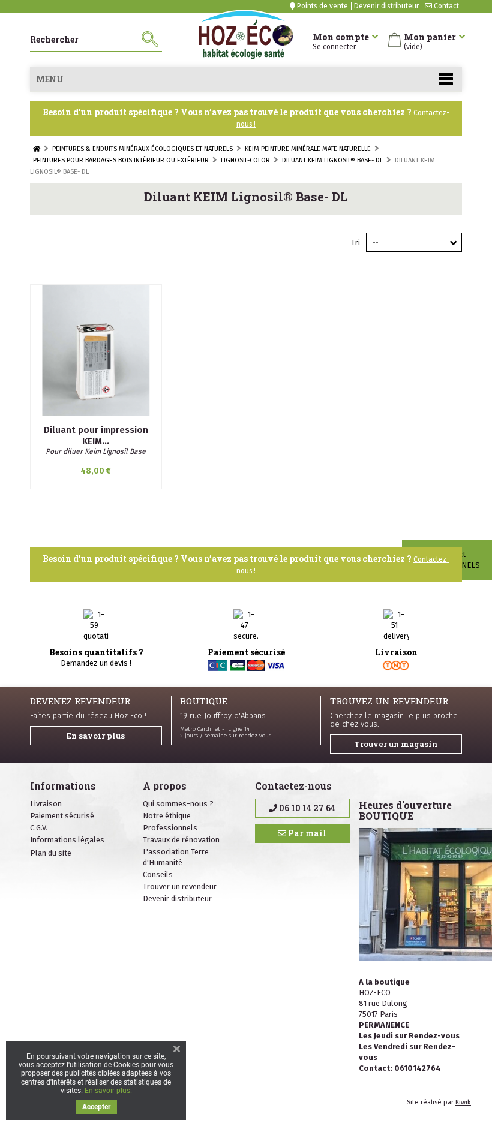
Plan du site (50, 852)
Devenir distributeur (386, 6)
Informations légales (67, 839)
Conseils (158, 874)
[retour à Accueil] (36, 148)
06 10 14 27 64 (306, 808)
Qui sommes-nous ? (178, 803)
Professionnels (170, 827)
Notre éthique (167, 815)
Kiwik (463, 1102)
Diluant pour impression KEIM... (96, 435)
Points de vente (321, 6)
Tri (355, 242)
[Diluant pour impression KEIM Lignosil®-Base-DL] (96, 350)
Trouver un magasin (395, 744)
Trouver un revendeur (180, 886)
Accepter (96, 1107)
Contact (445, 6)
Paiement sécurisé (62, 815)
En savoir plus (96, 735)
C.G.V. (38, 827)
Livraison (46, 803)
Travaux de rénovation (181, 839)
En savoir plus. (108, 1090)
